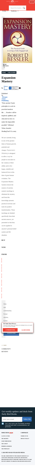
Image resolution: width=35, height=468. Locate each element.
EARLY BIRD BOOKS (6, 441)
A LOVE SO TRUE (5, 436)
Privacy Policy (25, 438)
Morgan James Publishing (5, 98)
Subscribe (32, 1)
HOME (4, 72)
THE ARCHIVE (4, 438)
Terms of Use (24, 436)
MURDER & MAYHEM (6, 446)
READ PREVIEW (6, 65)
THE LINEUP (4, 443)
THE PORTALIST (5, 448)
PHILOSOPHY (12, 72)
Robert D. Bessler (6, 88)
